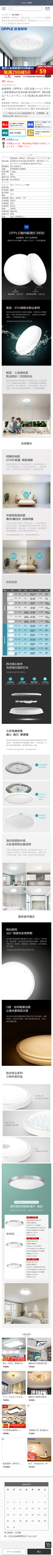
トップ (5, 14)
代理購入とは (12, 139)
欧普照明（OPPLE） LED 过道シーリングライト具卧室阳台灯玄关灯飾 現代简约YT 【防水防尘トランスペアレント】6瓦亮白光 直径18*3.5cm (26, 20)
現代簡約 (15, 14)
